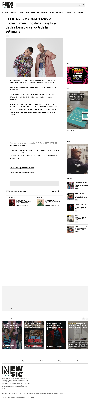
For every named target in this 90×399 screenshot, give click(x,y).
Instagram (23, 361)
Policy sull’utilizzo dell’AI (59, 393)
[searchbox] (47, 5)
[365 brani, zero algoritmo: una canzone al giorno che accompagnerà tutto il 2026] (70, 218)
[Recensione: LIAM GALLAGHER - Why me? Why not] (48, 202)
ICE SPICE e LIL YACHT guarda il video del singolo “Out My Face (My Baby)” (81, 184)
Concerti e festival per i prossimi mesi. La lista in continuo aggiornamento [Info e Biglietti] (81, 207)
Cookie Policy (15, 393)
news (7, 35)
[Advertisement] (34, 128)
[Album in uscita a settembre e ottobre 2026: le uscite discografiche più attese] (70, 196)
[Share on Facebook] (53, 191)
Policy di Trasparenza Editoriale (46, 393)
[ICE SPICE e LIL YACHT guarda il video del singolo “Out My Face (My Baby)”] (70, 185)
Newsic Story (4, 393)
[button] (2, 12)
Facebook (4, 361)
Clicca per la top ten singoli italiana (22, 172)
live (76, 210)
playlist (74, 344)
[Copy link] (61, 191)
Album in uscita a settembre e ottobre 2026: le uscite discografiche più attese (81, 195)
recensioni (47, 205)
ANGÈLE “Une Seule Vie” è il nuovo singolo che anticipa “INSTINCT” (81, 228)
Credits (9, 393)
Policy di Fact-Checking (34, 393)
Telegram (60, 361)
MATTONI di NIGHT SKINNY (35, 87)
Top (12, 345)
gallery (76, 188)
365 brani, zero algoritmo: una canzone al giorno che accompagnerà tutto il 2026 (81, 218)
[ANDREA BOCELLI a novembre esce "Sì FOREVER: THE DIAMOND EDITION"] (20, 202)
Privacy (20, 393)
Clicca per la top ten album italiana (22, 168)
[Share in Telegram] (58, 191)
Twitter (42, 361)
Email (78, 361)
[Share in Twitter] (55, 191)
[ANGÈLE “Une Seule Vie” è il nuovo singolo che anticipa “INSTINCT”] (70, 229)
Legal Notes (25, 393)
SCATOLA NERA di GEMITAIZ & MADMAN (38, 82)
